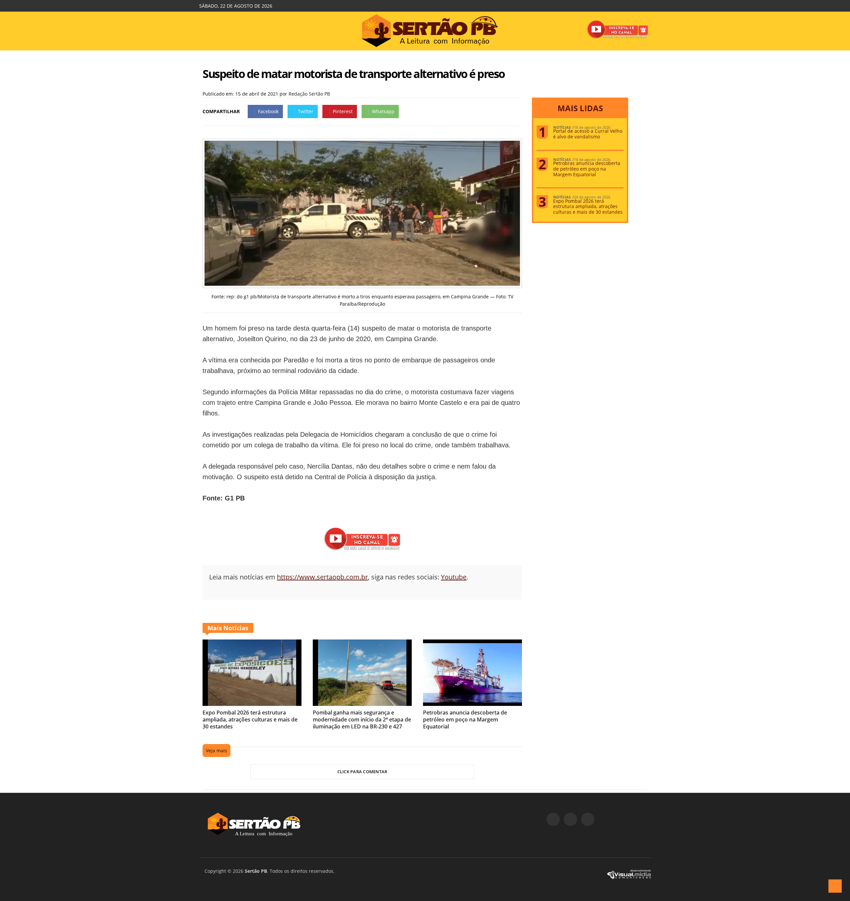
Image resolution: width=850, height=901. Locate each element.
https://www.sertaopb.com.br (322, 576)
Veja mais (216, 750)
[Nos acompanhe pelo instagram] (570, 819)
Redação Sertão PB (309, 94)
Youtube (454, 576)
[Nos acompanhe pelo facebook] (553, 819)
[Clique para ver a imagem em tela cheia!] (362, 284)
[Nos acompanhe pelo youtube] (587, 819)
